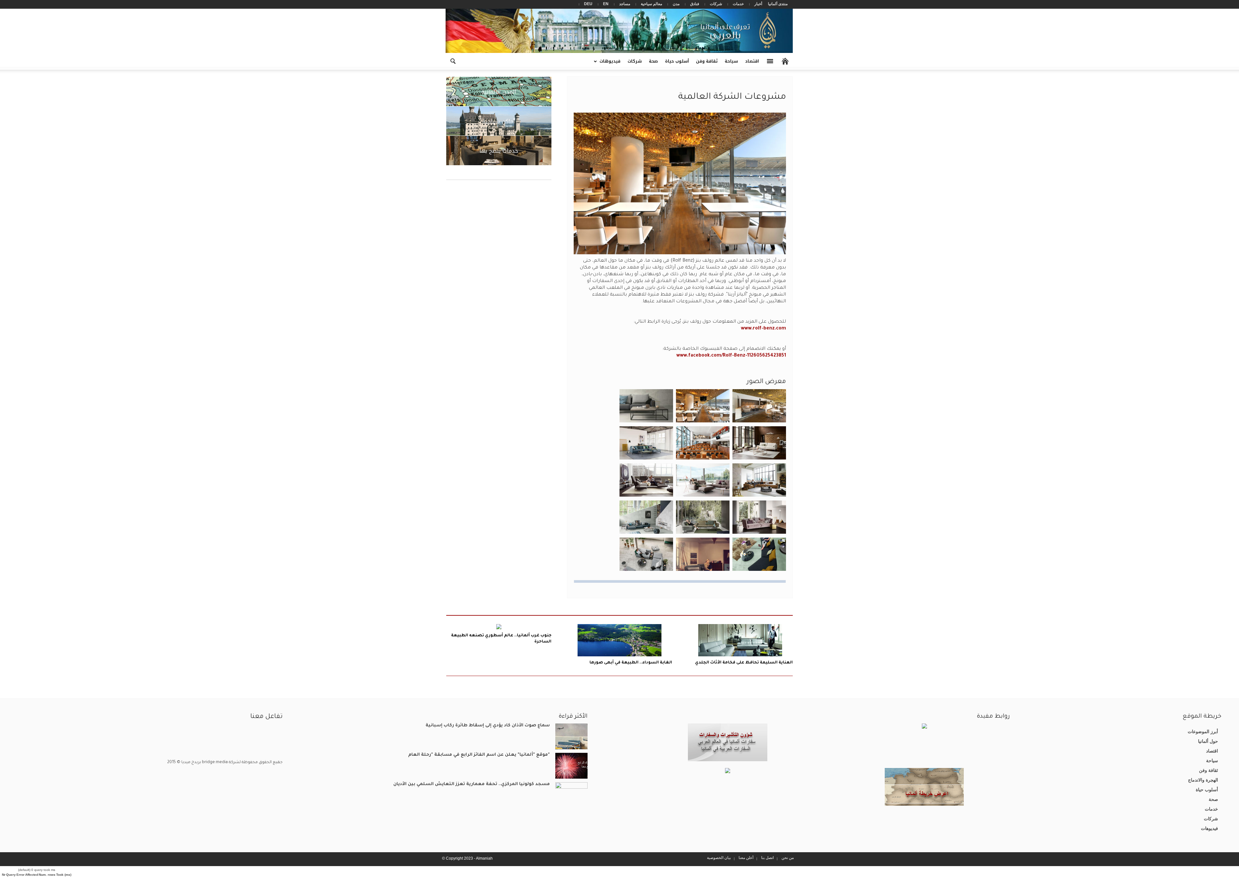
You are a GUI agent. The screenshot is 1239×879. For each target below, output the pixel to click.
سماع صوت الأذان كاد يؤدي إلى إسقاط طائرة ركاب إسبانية (488, 725)
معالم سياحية (651, 4)
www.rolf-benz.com (763, 328)
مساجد (624, 4)
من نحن (787, 857)
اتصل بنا (767, 857)
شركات (716, 4)
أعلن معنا (746, 857)
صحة (653, 61)
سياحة (731, 61)
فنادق (694, 4)
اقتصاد (752, 61)
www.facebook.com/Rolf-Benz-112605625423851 (731, 356)
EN (606, 4)
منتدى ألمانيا (778, 4)
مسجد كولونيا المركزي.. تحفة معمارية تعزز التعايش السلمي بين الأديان (471, 784)
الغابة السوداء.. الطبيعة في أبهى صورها (630, 663)
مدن (676, 4)
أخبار (758, 4)
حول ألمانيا (1208, 741)
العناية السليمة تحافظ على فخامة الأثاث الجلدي (744, 663)
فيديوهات (611, 63)
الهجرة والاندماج (1203, 780)
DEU (588, 4)
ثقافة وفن (707, 61)
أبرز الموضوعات (1203, 731)
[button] (452, 60)
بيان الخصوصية (719, 857)
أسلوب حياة (677, 61)
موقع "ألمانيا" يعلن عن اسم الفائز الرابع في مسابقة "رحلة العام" (479, 755)
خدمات (738, 4)
